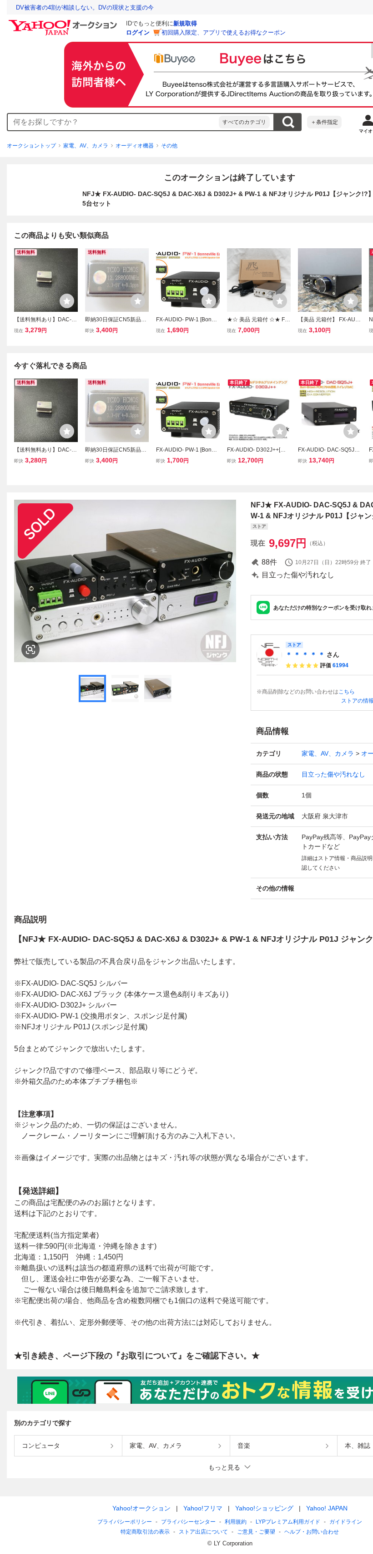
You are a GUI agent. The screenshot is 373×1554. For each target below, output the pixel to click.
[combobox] (113, 122)
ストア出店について (203, 1532)
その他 (169, 146)
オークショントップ (31, 146)
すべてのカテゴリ (244, 122)
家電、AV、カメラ (85, 146)
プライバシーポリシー (124, 1522)
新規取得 (185, 23)
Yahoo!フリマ (202, 1508)
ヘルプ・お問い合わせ (311, 1532)
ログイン (138, 32)
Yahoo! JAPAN (327, 1508)
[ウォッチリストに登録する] (67, 301)
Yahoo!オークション (141, 1508)
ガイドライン (345, 1522)
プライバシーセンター (188, 1522)
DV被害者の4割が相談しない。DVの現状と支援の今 (85, 7)
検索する (288, 122)
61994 (340, 665)
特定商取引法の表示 (145, 1532)
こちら (346, 691)
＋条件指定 (324, 122)
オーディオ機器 (135, 146)
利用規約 (236, 1522)
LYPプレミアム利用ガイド (288, 1522)
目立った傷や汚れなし (333, 774)
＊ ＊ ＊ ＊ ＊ (305, 654)
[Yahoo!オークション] (64, 22)
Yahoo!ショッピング (264, 1508)
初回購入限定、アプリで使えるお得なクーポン (223, 32)
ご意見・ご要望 (256, 1532)
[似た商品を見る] (30, 649)
